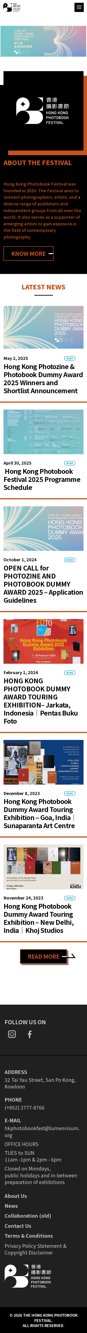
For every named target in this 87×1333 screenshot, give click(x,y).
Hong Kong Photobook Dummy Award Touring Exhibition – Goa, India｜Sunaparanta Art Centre (40, 813)
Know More (28, 253)
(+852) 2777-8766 (25, 1107)
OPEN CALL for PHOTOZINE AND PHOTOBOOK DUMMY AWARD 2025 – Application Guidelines (43, 584)
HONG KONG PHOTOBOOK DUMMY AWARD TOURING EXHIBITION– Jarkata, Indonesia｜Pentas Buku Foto (40, 700)
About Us (16, 1196)
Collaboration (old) (28, 1215)
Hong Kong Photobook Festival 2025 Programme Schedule (41, 479)
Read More (43, 956)
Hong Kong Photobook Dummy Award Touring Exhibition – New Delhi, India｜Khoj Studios (38, 918)
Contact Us (18, 1225)
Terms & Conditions (29, 1235)
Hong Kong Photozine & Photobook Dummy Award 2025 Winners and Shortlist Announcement (43, 378)
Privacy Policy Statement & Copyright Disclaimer (36, 1249)
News (11, 1205)
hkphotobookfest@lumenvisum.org (42, 1131)
